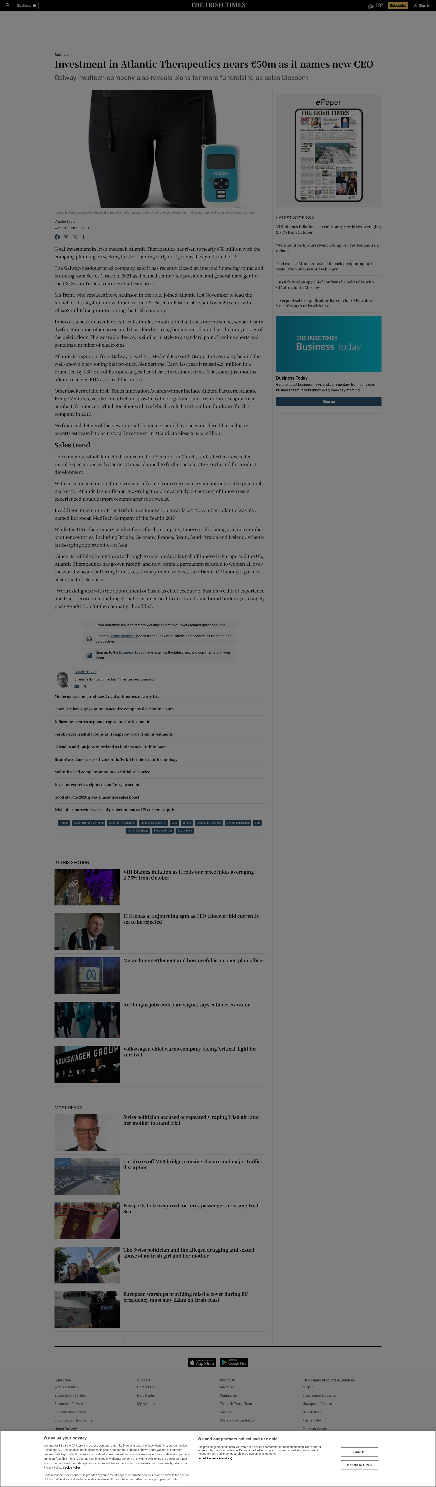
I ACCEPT (359, 1452)
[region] (218, 1459)
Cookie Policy (72, 1467)
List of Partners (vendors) (215, 1458)
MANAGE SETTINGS (359, 1464)
